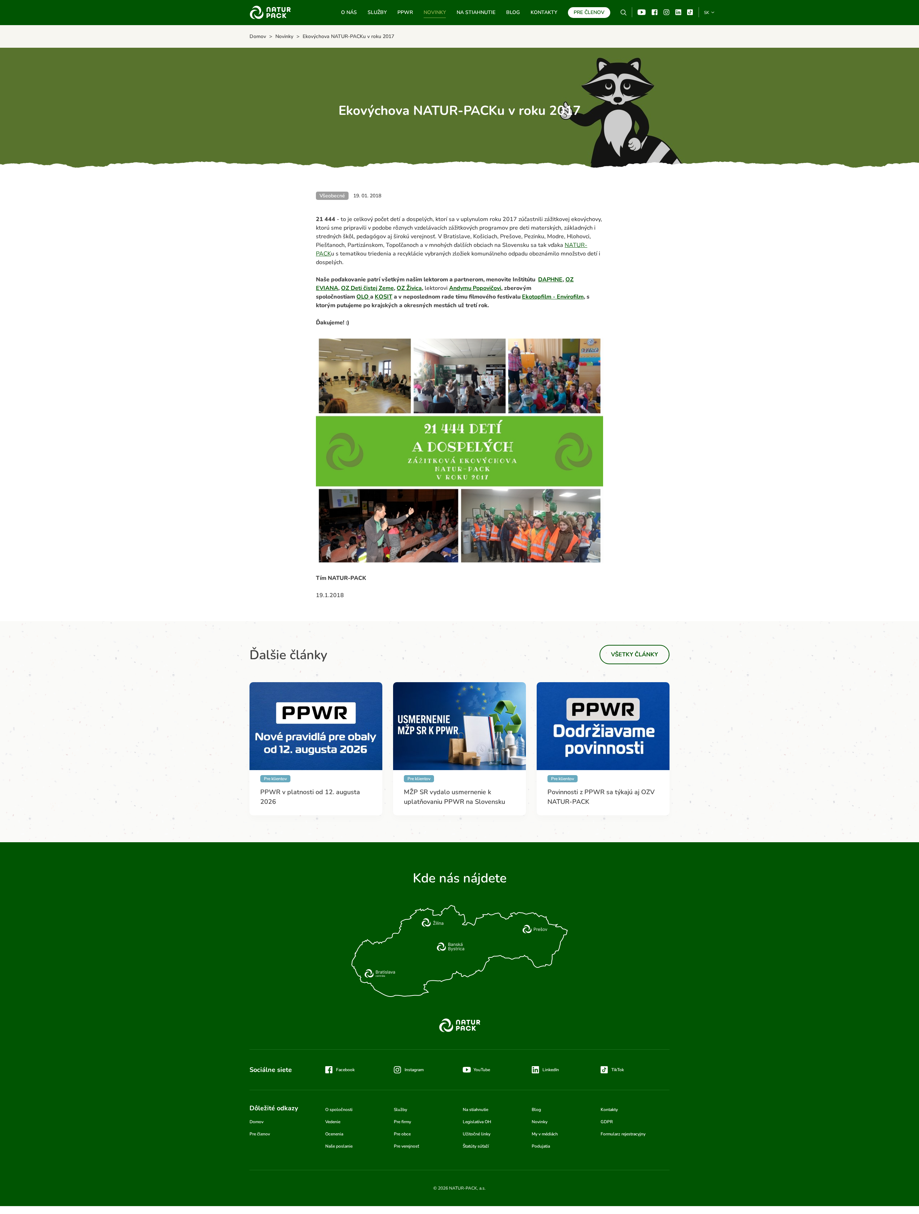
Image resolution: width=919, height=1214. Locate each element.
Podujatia (541, 1146)
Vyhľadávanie (623, 12)
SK (706, 12)
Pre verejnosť (406, 1146)
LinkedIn (550, 1070)
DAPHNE (550, 279)
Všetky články (634, 654)
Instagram (666, 12)
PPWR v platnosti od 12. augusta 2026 (310, 797)
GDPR (607, 1122)
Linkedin (678, 12)
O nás (349, 12)
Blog (513, 12)
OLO (363, 297)
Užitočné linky (476, 1134)
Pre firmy (402, 1122)
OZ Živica (409, 288)
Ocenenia (334, 1134)
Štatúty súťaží (476, 1146)
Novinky (435, 12)
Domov (256, 1122)
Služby (377, 12)
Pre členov (589, 12)
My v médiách (545, 1134)
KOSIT (383, 297)
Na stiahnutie (476, 12)
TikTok (690, 12)
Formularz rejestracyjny (623, 1134)
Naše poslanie (339, 1146)
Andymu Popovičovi (475, 288)
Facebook (655, 12)
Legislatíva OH (477, 1122)
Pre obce (402, 1134)
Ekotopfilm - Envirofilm (553, 297)
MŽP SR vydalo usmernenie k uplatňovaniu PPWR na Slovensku (454, 797)
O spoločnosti (339, 1109)
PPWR (405, 12)
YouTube (642, 12)
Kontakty (544, 12)
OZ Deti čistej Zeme (367, 288)
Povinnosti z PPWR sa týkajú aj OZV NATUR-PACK (601, 797)
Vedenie (332, 1122)
